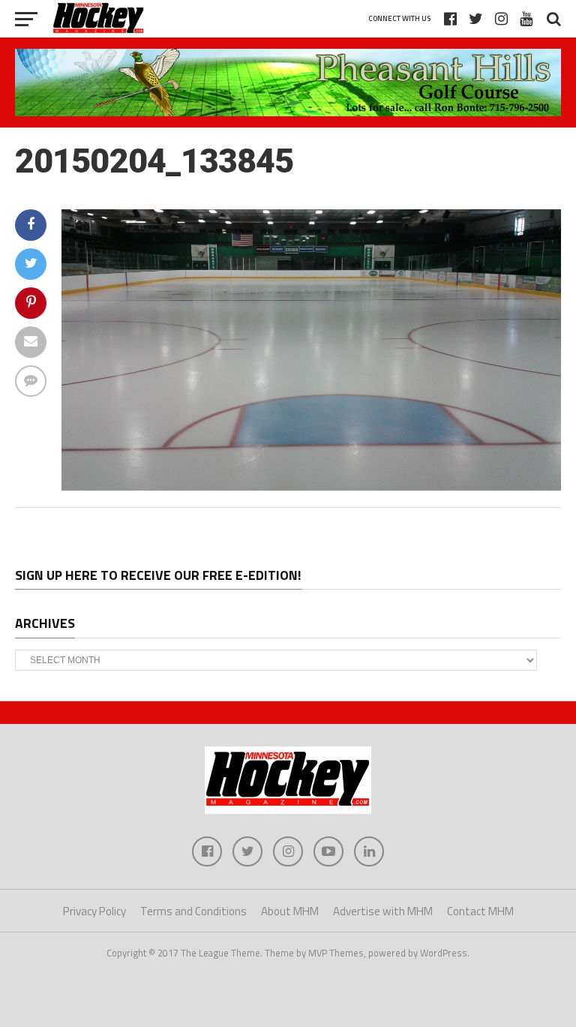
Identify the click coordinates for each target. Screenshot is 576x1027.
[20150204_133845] (311, 486)
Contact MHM (480, 911)
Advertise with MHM (383, 911)
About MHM (290, 911)
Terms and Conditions (193, 911)
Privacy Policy (94, 911)
